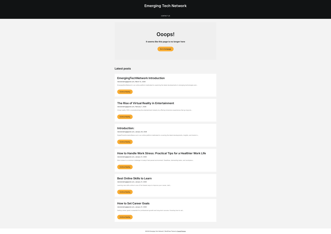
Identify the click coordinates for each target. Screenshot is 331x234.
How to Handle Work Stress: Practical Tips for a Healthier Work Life (161, 153)
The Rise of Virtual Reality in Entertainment (145, 103)
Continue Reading (125, 91)
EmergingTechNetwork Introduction (141, 78)
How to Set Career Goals (133, 203)
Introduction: (125, 128)
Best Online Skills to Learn (134, 178)
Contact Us (165, 16)
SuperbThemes (181, 231)
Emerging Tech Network (165, 6)
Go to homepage (165, 49)
